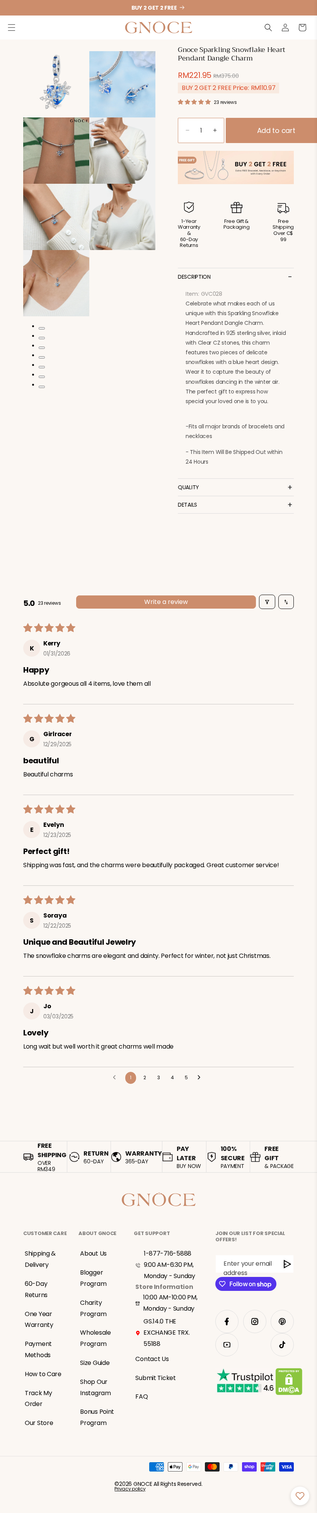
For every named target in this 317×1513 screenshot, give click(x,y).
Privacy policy (129, 1489)
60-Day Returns (36, 1289)
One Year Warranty (39, 1319)
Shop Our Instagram (95, 1387)
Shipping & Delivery (40, 1259)
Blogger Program (93, 1278)
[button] (11, 27)
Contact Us (152, 1358)
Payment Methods (38, 1349)
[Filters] (267, 602)
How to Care (43, 1374)
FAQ (141, 1396)
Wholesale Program (95, 1338)
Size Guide (94, 1362)
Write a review (166, 601)
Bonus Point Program (97, 1417)
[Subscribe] (287, 1264)
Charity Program (93, 1308)
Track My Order (38, 1399)
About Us (93, 1253)
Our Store (39, 1422)
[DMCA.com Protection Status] (289, 1383)
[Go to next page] (201, 1077)
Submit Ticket (155, 1377)
